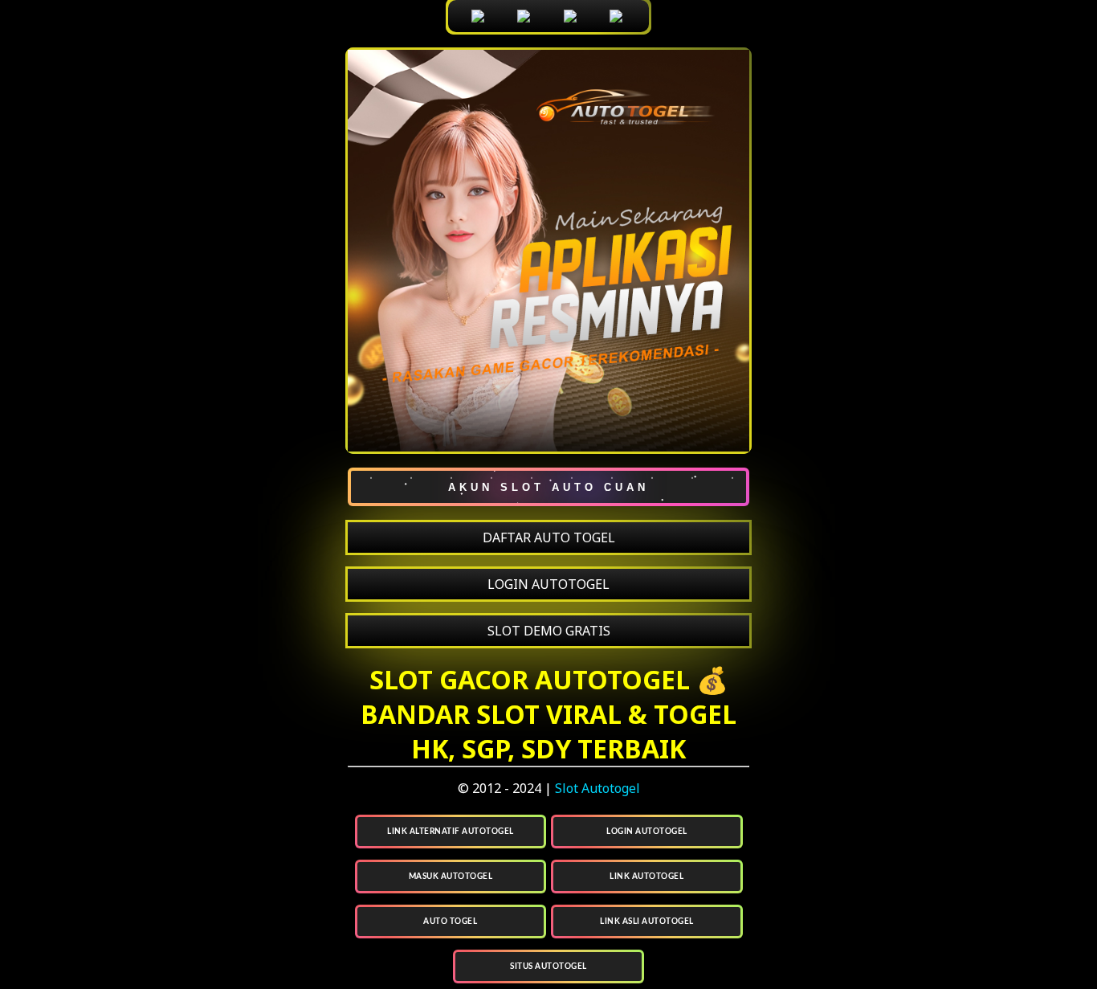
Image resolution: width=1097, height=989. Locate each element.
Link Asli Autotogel (647, 921)
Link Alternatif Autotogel (450, 832)
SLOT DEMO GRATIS (548, 631)
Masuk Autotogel (451, 877)
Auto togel (450, 921)
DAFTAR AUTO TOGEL (549, 537)
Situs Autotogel (548, 966)
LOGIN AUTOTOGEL (548, 584)
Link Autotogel (646, 877)
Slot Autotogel (597, 788)
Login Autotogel (646, 832)
